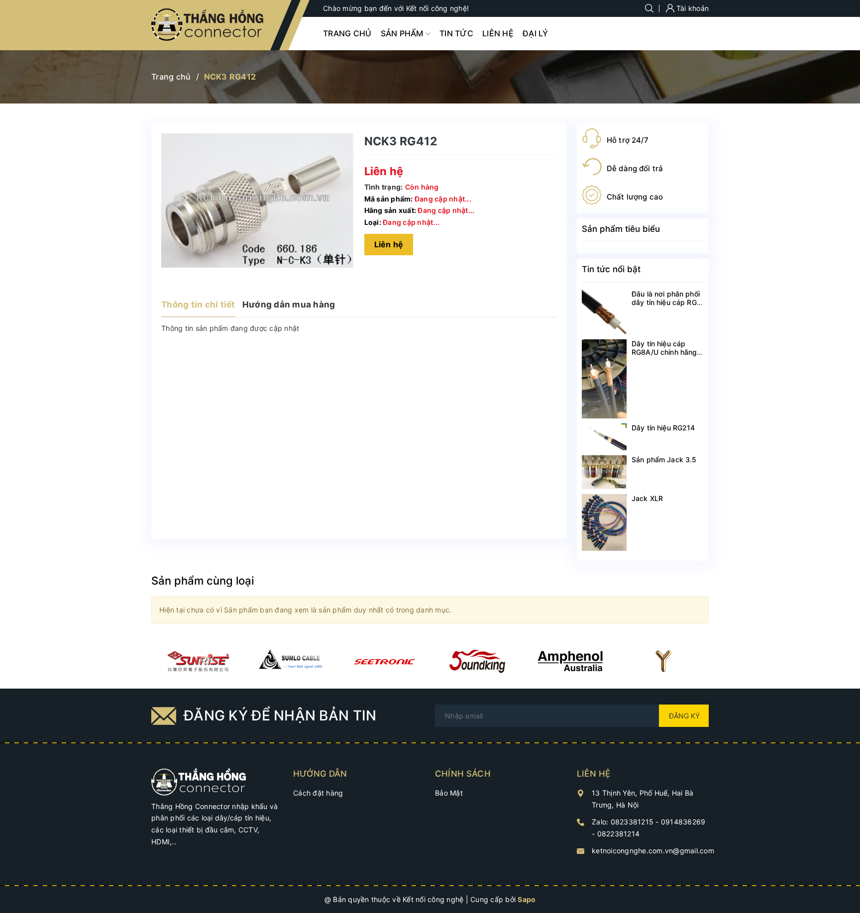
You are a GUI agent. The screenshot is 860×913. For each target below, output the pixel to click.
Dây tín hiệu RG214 (663, 427)
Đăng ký (684, 715)
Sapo (527, 899)
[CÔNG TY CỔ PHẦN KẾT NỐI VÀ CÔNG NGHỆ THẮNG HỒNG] (198, 781)
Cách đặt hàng (318, 793)
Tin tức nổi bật (611, 269)
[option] (197, 661)
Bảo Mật (449, 793)
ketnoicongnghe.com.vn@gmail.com (653, 850)
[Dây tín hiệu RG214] (604, 436)
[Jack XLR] (604, 522)
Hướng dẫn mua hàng (288, 304)
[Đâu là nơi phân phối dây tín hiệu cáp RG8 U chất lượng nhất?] (604, 312)
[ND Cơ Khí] (197, 661)
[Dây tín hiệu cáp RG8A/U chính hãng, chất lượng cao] (604, 378)
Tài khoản (691, 8)
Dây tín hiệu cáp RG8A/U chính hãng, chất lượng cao (665, 352)
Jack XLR (647, 498)
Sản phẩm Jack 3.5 (664, 459)
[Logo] (208, 25)
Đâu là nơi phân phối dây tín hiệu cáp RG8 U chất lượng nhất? (666, 302)
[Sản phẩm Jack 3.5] (604, 472)
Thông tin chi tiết (198, 304)
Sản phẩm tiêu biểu (621, 229)
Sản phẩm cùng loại (202, 580)
